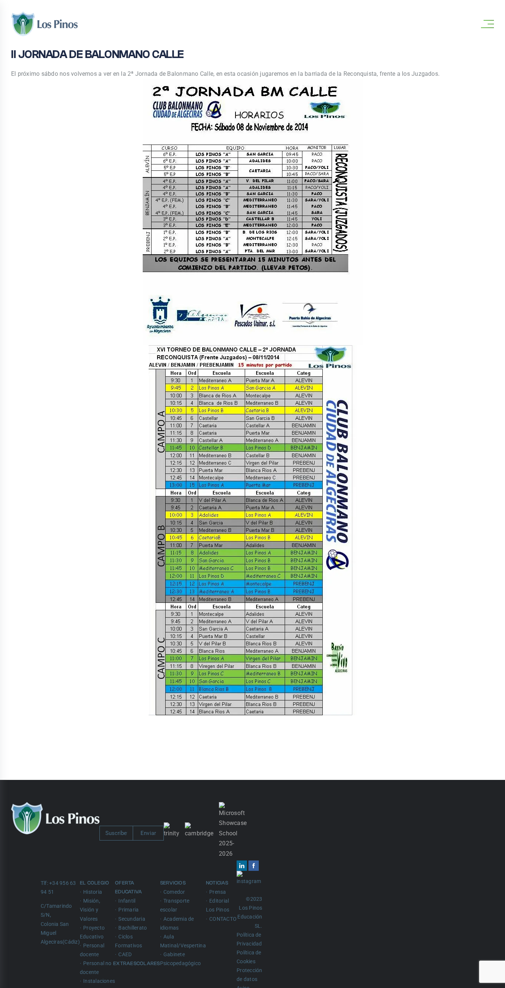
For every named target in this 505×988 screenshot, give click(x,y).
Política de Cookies (249, 957)
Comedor (174, 892)
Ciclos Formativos (128, 941)
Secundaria (131, 919)
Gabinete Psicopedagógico (180, 958)
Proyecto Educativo (92, 932)
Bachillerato (132, 928)
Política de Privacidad (249, 939)
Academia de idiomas (177, 923)
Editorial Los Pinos (217, 905)
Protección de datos (249, 974)
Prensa (217, 892)
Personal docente (92, 950)
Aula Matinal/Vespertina (183, 941)
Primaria (128, 910)
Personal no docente (96, 967)
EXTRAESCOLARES (137, 964)
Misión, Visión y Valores (90, 909)
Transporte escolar (175, 905)
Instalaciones (99, 981)
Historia (92, 892)
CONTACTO (223, 919)
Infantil (126, 901)
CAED (125, 954)
